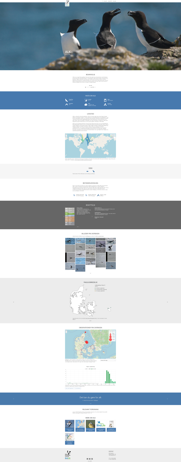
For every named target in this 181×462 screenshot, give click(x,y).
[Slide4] (111, 241)
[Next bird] (180, 39)
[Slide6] (80, 246)
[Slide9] (111, 248)
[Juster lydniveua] (91, 87)
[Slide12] (80, 254)
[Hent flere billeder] (90, 273)
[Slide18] (111, 265)
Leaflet (107, 157)
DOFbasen (88, 236)
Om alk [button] (105, 1)
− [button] (66, 136)
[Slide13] (111, 257)
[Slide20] (80, 268)
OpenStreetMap (111, 157)
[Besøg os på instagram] (89, 459)
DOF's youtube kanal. (100, 236)
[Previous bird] (1, 39)
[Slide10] (101, 250)
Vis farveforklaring (77, 388)
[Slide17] (90, 261)
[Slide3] (101, 239)
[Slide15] (101, 260)
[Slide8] (90, 247)
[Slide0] (70, 241)
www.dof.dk (90, 461)
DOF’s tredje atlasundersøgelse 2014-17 (90, 318)
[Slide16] (80, 261)
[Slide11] (90, 253)
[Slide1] (80, 240)
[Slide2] (90, 241)
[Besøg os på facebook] (87, 459)
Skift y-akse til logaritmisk (69, 388)
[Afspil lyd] (85, 87)
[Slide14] (70, 257)
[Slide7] (70, 248)
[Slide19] (70, 266)
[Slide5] (101, 244)
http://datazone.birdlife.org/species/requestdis (83, 159)
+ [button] (66, 134)
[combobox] (108, 360)
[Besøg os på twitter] (92, 459)
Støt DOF (110, 1)
